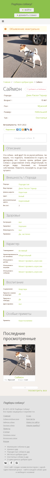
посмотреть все (37, 390)
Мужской (42, 106)
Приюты (6, 428)
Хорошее (22, 226)
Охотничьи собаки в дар (17, 457)
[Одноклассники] (23, 129)
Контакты (30, 419)
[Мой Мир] (25, 129)
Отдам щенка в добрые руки (19, 459)
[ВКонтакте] (17, 129)
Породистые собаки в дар (18, 452)
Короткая (23, 192)
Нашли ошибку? (33, 425)
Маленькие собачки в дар (18, 446)
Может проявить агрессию (30, 261)
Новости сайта (32, 422)
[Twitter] (20, 129)
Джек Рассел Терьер (36, 95)
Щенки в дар (12, 449)
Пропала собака (8, 425)
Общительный (25, 255)
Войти (27, 10)
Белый (21, 196)
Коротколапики (25, 320)
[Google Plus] (31, 129)
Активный (23, 250)
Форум (6, 441)
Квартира (23, 289)
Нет (20, 222)
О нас (28, 416)
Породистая (24, 184)
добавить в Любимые (37, 89)
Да (20, 294)
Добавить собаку (27, 15)
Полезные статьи (9, 435)
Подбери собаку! (18, 3)
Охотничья (41, 117)
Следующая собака (23, 138)
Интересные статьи (10, 438)
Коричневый (24, 201)
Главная (6, 416)
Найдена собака (8, 422)
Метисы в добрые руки (17, 454)
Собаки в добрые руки (11, 419)
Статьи (6, 432)
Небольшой (41, 112)
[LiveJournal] (28, 129)
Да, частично (24, 234)
